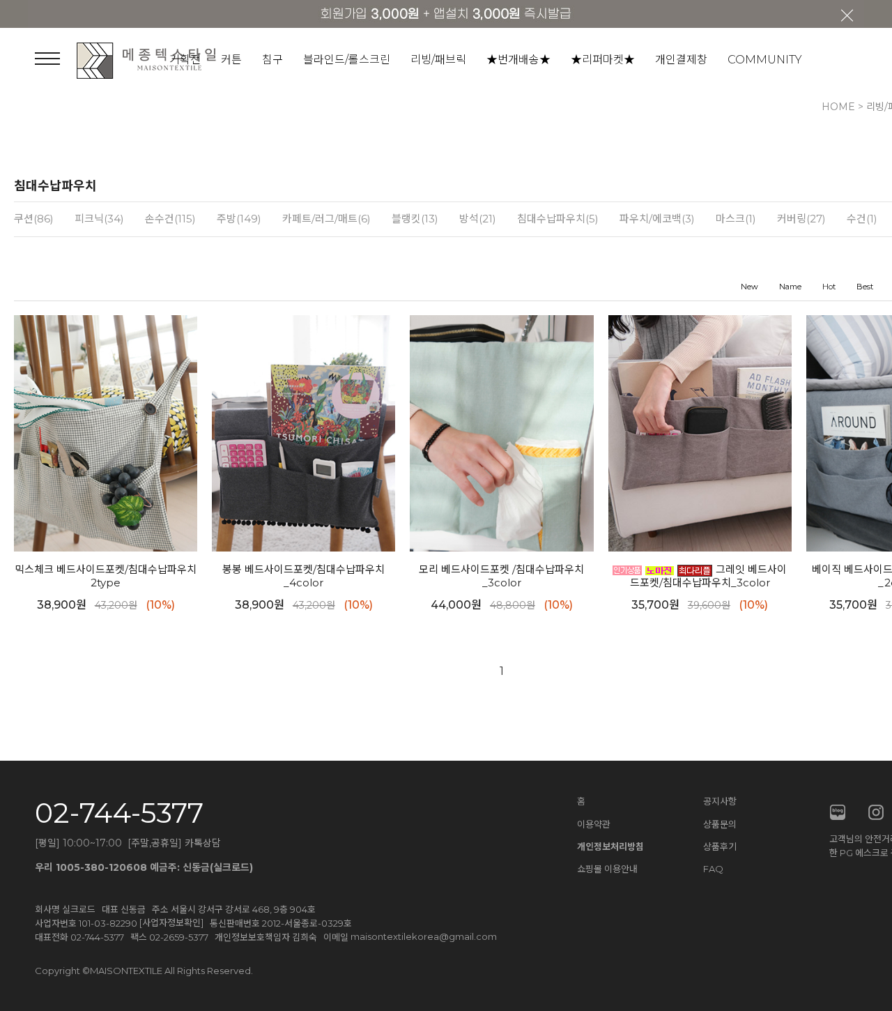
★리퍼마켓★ (603, 59)
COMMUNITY (765, 59)
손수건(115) (170, 219)
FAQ (713, 868)
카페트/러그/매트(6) (326, 219)
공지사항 (720, 801)
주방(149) (239, 219)
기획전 (185, 59)
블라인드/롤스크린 (346, 59)
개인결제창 (681, 59)
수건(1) (862, 219)
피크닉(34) (99, 219)
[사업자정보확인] (171, 922)
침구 (272, 59)
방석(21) (477, 219)
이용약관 (593, 824)
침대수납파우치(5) (558, 219)
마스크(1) (736, 219)
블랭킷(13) (415, 219)
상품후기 (720, 846)
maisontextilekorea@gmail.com (424, 936)
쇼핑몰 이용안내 (607, 868)
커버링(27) (801, 219)
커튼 (231, 59)
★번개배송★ (518, 59)
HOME (838, 106)
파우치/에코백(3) (657, 219)
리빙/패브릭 (438, 59)
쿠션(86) (34, 219)
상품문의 (720, 824)
